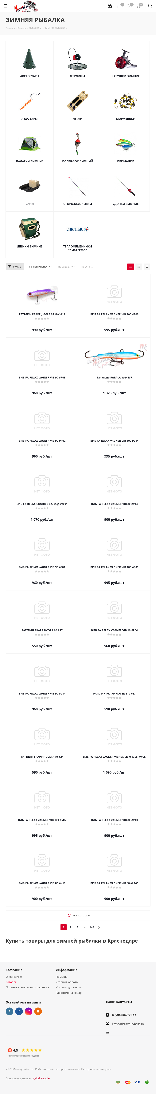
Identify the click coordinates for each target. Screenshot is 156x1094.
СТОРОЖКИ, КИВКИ (77, 204)
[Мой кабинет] (110, 6)
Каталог (11, 982)
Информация (66, 970)
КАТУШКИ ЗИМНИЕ (126, 76)
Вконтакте (9, 1011)
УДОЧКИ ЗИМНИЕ (125, 204)
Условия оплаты (67, 982)
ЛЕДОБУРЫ (29, 118)
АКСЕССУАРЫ (29, 76)
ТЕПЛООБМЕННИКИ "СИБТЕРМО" (77, 248)
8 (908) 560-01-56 (124, 1015)
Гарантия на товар (69, 993)
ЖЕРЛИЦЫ (77, 76)
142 (91, 927)
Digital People (41, 1078)
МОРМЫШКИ (125, 118)
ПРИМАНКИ (125, 161)
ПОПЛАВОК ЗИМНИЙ (77, 161)
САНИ (29, 204)
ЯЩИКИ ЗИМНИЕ (29, 246)
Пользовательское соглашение (27, 987)
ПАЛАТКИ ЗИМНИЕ (29, 161)
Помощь (62, 976)
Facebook (19, 1011)
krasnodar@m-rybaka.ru (128, 1024)
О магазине (14, 976)
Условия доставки (68, 987)
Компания (14, 970)
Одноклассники (38, 1011)
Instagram (28, 1011)
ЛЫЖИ (77, 118)
